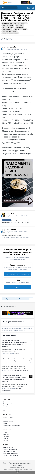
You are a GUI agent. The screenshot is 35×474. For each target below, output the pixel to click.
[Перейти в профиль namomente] (3, 48)
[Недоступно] (17, 183)
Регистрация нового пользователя (18, 274)
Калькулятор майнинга (10, 408)
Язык (5, 463)
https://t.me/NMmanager (20, 153)
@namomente (6, 220)
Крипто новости (8, 402)
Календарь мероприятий (10, 406)
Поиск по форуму (8, 421)
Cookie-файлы (17, 465)
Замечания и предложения (11, 425)
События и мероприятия (10, 455)
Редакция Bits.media (9, 451)
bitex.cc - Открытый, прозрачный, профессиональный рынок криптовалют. (13, 361)
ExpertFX (10, 214)
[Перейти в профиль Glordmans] (30, 341)
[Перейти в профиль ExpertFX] (3, 215)
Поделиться (9, 299)
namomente (9, 38)
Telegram (5, 438)
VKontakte (6, 436)
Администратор (8, 447)
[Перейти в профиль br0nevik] (30, 376)
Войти (17, 287)
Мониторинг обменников (10, 404)
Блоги (4, 410)
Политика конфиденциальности (20, 463)
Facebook (6, 434)
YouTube (5, 440)
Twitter (5, 432)
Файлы (5, 423)
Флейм (16, 353)
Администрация (8, 419)
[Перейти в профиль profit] (30, 359)
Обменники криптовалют (21, 40)
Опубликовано (17, 49)
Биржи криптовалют (21, 370)
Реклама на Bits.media (10, 449)
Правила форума (8, 417)
